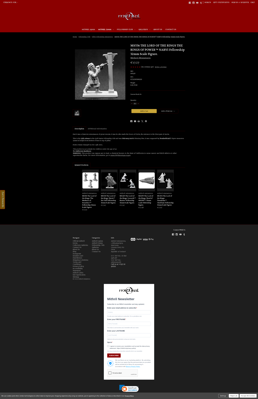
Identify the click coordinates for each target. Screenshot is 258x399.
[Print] (139, 121)
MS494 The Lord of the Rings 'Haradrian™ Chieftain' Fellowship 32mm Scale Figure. (165, 200)
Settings (223, 396)
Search (207, 2)
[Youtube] (197, 3)
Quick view (90, 179)
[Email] (135, 121)
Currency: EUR (10, 2)
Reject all (233, 396)
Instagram (77, 254)
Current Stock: (135, 94)
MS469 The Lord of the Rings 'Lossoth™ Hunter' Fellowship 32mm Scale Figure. (128, 199)
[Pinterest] (146, 121)
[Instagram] (193, 3)
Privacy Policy (78, 266)
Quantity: (133, 100)
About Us (157, 29)
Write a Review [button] (160, 67)
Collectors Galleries (80, 245)
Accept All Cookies (248, 396)
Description (79, 129)
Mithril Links (78, 273)
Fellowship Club (125, 29)
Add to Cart (90, 182)
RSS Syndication (79, 275)
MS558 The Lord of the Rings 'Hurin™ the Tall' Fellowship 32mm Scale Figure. (108, 199)
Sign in (234, 2)
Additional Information (97, 129)
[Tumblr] (201, 3)
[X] (142, 121)
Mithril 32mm (105, 29)
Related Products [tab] (81, 165)
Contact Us (170, 29)
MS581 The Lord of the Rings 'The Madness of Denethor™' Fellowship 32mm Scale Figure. (89, 201)
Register (245, 2)
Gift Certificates (221, 2)
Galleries (143, 29)
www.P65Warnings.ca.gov (120, 155)
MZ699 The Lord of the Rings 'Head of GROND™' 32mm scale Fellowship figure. (145, 200)
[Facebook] (190, 3)
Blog (74, 252)
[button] (129, 390)
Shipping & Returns (80, 260)
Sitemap (76, 277)
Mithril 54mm (88, 29)
